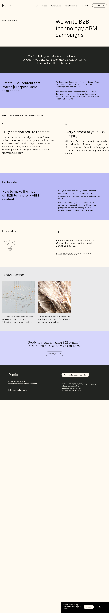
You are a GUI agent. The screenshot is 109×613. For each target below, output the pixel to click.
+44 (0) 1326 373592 (17, 381)
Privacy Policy (54, 354)
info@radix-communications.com (22, 384)
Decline (101, 607)
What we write (71, 6)
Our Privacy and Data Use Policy (71, 390)
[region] (85, 607)
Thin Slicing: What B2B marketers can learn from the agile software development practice (54, 319)
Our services (41, 6)
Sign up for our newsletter (75, 375)
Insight (85, 6)
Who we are (56, 6)
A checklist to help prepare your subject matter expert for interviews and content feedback (17, 319)
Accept (88, 607)
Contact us (99, 5)
